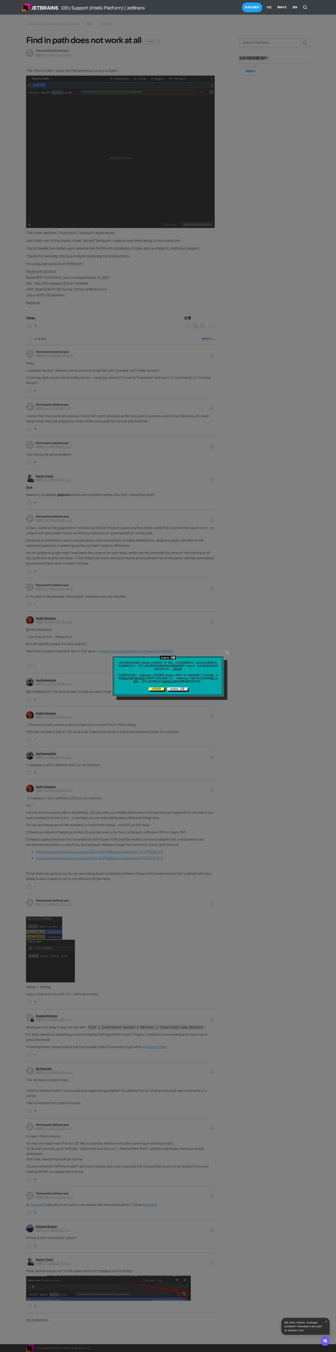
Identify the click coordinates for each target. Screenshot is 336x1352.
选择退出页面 (170, 681)
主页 (40, 7)
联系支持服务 (252, 7)
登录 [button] (295, 7)
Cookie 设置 (177, 689)
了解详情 (177, 669)
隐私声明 (128, 678)
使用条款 (139, 678)
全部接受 (156, 689)
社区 (269, 7)
